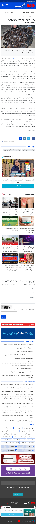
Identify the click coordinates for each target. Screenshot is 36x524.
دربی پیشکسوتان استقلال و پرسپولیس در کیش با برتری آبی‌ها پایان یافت (18, 399)
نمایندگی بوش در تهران (19, 440)
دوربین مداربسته (27, 434)
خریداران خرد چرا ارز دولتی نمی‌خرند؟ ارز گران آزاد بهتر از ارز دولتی (17, 391)
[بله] (25, 487)
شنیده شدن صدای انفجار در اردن (25, 369)
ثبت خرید (18, 186)
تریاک (32, 150)
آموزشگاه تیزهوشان (6, 437)
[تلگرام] (28, 487)
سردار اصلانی (26, 150)
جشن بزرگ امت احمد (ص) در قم (25, 351)
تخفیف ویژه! (11, 515)
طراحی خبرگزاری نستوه (27, 521)
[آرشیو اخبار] (11, 487)
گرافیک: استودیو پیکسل (13, 521)
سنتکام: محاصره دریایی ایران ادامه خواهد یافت (21, 372)
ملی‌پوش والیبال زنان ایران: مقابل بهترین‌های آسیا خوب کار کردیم (17, 384)
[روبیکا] (16, 487)
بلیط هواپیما (31, 440)
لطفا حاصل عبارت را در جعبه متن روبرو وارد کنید (22, 310)
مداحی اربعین (5, 431)
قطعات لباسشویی (17, 437)
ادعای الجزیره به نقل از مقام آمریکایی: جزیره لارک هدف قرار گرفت (17, 395)
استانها (32, 12)
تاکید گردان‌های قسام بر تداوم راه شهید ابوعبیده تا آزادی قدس (17, 403)
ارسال (3, 317)
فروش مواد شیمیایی (29, 437)
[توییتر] (19, 487)
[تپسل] (3, 157)
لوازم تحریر (18, 428)
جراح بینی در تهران (28, 428)
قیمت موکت (31, 431)
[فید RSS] (14, 487)
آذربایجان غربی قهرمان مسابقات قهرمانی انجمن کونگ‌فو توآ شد (17, 345)
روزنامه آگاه (4, 442)
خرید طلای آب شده (7, 428)
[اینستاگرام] (22, 487)
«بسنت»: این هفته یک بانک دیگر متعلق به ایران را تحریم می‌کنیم (17, 355)
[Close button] (35, 507)
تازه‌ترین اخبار (30, 341)
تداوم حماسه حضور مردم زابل (26, 362)
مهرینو (17, 442)
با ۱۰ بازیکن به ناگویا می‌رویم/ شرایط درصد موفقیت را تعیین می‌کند (18, 408)
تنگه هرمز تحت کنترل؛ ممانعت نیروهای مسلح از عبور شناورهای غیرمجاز (17, 416)
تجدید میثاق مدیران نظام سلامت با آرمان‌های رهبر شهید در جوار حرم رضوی (17, 376)
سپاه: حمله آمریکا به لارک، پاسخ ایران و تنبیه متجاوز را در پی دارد (17, 412)
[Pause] (4, 175)
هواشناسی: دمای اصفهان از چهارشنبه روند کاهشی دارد (20, 388)
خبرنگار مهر (16, 59)
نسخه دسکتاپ (18, 494)
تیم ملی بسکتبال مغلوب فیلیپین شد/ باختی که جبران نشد (18, 421)
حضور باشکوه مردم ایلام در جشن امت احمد (22, 365)
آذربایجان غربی (26, 12)
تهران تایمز (11, 442)
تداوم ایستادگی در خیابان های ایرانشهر (23, 358)
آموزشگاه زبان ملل (6, 440)
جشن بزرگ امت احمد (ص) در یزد (25, 348)
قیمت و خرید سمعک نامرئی (27, 442)
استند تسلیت (15, 431)
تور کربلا (23, 431)
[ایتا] (8, 487)
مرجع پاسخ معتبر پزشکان (10, 434)
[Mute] (6, 175)
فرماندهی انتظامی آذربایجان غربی (12, 150)
